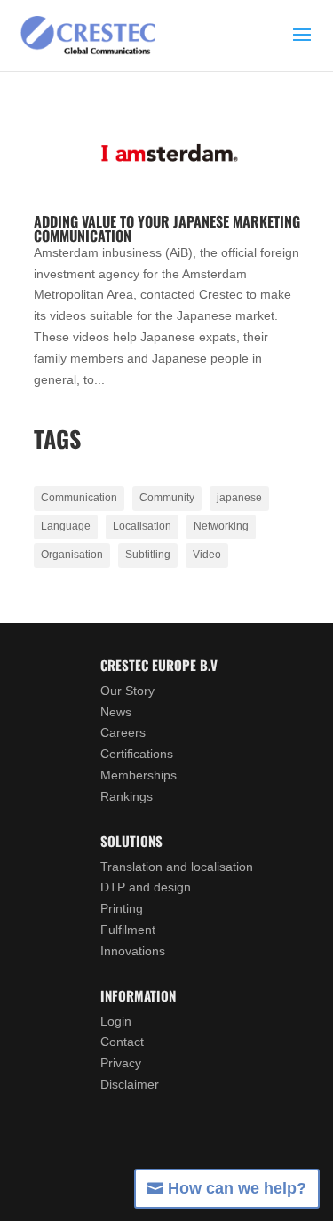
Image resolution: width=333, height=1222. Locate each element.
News (115, 712)
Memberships (138, 775)
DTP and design (145, 887)
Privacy (120, 1063)
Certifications (136, 754)
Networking (221, 526)
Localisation (142, 526)
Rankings (126, 796)
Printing (121, 908)
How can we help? (237, 1188)
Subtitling (147, 554)
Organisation (72, 554)
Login (115, 1021)
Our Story (127, 690)
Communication (79, 497)
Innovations (132, 951)
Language (66, 526)
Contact (122, 1041)
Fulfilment (127, 929)
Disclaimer (129, 1084)
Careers (123, 732)
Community (166, 497)
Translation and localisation (176, 866)
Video (207, 554)
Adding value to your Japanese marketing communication (167, 228)
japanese (239, 497)
